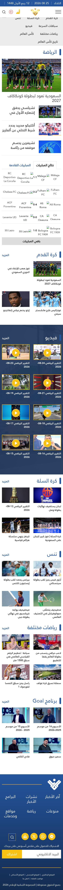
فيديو (28, 25)
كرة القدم (52, 18)
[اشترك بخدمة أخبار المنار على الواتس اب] (42, 837)
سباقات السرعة (48, 25)
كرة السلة (33, 18)
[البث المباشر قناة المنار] (25, 837)
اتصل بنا (26, 878)
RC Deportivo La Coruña (10, 177)
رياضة (31, 811)
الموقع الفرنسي (32, 874)
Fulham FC (55, 191)
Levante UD (9, 217)
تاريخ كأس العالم (48, 41)
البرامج (10, 796)
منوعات (52, 811)
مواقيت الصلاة (37, 878)
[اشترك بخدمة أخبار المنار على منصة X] (34, 837)
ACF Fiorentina (10, 204)
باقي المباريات (31, 241)
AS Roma (55, 204)
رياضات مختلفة (49, 33)
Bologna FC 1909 (55, 230)
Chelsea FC (9, 191)
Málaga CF (55, 177)
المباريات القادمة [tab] (20, 165)
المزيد (5, 255)
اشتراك (12, 854)
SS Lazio (9, 230)
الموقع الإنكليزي (48, 874)
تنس (18, 18)
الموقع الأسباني (17, 874)
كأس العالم (27, 33)
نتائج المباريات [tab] (45, 165)
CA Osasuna (55, 217)
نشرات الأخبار (31, 799)
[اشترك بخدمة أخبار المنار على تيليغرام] (51, 837)
